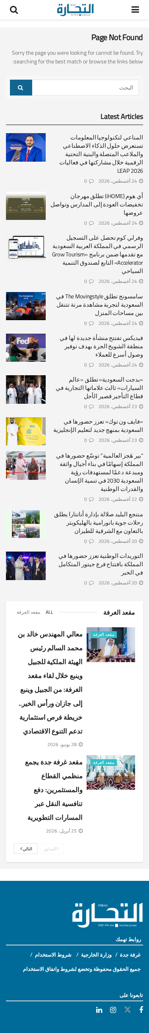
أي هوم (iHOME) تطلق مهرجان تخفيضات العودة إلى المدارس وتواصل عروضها (96, 204)
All (49, 612)
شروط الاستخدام (54, 954)
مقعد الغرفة (28, 612)
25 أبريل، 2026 (62, 830)
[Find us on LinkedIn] (99, 1010)
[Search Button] (14, 9)
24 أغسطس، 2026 (118, 180)
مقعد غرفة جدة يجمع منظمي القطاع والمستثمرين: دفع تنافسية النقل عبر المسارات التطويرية (54, 790)
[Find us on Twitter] (127, 1010)
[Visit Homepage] (74, 10)
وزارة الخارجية (96, 954)
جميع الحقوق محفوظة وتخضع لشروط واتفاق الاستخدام (82, 969)
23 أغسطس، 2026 (118, 406)
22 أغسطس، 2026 (118, 499)
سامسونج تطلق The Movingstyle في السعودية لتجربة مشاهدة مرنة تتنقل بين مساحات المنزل (99, 304)
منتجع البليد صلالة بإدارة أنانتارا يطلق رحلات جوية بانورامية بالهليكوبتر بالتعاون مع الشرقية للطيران (98, 522)
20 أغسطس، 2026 (118, 541)
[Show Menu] (135, 9)
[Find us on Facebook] (141, 1010)
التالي (27, 849)
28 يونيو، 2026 (62, 744)
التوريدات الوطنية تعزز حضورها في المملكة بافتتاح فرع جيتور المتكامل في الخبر (100, 564)
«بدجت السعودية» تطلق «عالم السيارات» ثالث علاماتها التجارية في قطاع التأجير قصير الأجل (99, 387)
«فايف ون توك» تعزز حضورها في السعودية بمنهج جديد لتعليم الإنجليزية (98, 425)
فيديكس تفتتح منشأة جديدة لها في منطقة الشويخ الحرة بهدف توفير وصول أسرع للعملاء (101, 346)
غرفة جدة (130, 954)
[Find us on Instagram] (113, 1010)
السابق (51, 849)
